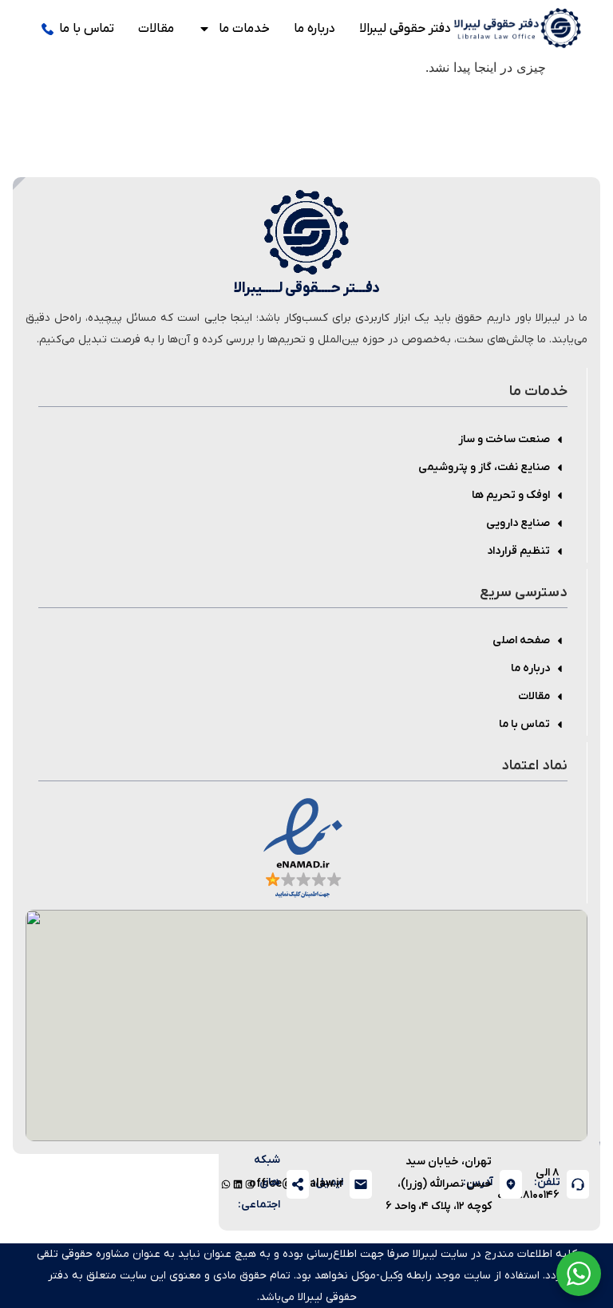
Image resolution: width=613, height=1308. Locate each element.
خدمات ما (244, 29)
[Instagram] (250, 1184)
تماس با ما (86, 29)
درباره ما (314, 29)
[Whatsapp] (226, 1184)
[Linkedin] (238, 1184)
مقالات (156, 29)
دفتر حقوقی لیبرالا (405, 29)
